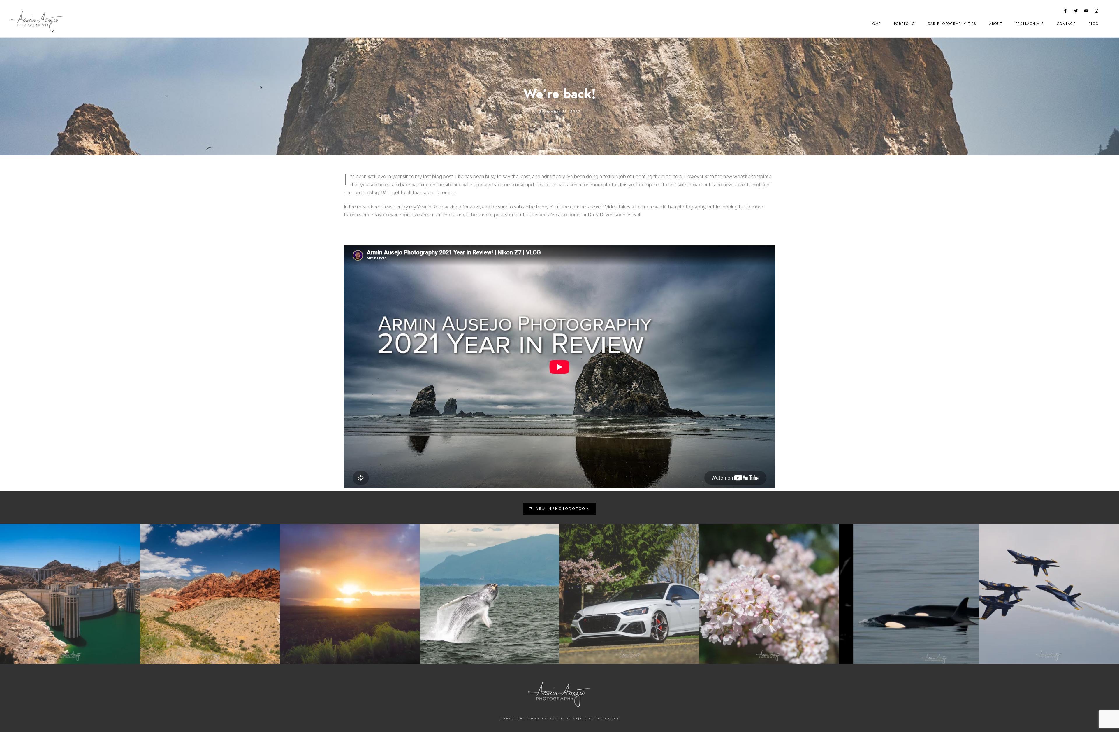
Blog (1093, 24)
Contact (1066, 24)
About (995, 24)
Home (875, 24)
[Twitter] (1076, 12)
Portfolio (904, 24)
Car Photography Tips (952, 24)
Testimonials (1029, 24)
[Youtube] (1086, 12)
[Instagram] (1096, 12)
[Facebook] (1066, 12)
